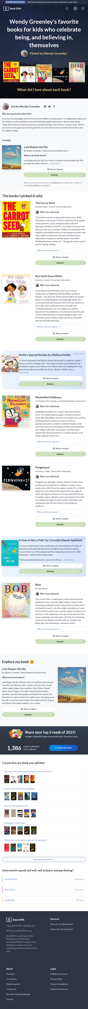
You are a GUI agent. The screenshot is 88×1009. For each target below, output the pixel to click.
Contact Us (11, 989)
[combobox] (67, 8)
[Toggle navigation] (83, 8)
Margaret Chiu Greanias (47, 401)
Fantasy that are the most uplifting (19, 788)
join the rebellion (32, 185)
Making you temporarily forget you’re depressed (25, 840)
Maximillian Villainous (48, 397)
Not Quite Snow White (48, 276)
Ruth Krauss (42, 207)
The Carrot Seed (45, 203)
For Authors (11, 979)
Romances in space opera (15, 823)
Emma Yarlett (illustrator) (61, 471)
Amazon (54, 175)
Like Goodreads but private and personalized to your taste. (52, 2)
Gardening (9, 900)
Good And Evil (10, 879)
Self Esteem (9, 889)
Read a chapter (56, 169)
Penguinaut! (42, 467)
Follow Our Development (61, 929)
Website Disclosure (59, 989)
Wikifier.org (26, 931)
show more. (55, 163)
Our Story (10, 974)
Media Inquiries (13, 984)
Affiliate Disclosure (59, 974)
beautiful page (41, 736)
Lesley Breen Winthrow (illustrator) (72, 401)
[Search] (67, 8)
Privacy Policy (56, 979)
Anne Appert (43, 588)
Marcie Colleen (44, 471)
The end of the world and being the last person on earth (28, 771)
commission (56, 183)
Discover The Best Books (61, 924)
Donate (9, 999)
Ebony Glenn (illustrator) (60, 280)
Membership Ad (79, 354)
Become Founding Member (18, 994)
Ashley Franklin (44, 280)
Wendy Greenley (55, 53)
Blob (38, 584)
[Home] (14, 9)
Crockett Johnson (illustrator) (60, 207)
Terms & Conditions (59, 984)
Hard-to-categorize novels (15, 806)
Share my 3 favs (65, 747)
